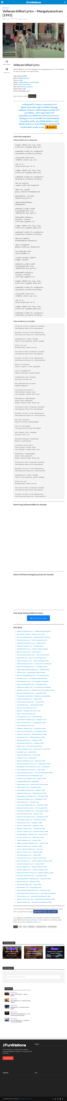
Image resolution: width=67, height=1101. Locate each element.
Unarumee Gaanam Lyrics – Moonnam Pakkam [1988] (32, 831)
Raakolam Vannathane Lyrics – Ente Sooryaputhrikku (32, 808)
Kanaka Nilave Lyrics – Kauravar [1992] (28, 802)
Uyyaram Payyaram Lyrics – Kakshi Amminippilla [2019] (33, 661)
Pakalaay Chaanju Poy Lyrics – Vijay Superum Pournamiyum (34, 663)
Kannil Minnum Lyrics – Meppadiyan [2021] (29, 887)
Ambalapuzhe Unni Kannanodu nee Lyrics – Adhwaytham (33, 767)
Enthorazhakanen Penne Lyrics (26, 725)
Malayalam (6, 8)
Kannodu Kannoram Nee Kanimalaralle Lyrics (30, 775)
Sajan (21, 80)
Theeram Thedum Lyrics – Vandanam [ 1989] (30, 825)
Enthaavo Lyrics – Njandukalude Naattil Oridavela (31, 672)
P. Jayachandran (34, 82)
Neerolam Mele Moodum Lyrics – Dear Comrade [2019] (33, 655)
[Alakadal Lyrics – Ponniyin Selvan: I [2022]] (7, 1006)
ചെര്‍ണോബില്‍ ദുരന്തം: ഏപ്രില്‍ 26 (28, 781)
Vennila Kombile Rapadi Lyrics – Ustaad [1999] (30, 702)
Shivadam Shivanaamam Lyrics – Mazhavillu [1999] (31, 693)
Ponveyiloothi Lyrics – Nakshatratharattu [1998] (31, 737)
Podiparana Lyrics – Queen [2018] (26, 758)
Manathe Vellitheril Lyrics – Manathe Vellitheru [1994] (32, 870)
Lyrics (24, 926)
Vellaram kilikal (52, 926)
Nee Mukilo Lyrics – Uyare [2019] (26, 752)
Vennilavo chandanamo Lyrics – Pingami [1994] (30, 864)
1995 (20, 926)
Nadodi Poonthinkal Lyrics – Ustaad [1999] (29, 699)
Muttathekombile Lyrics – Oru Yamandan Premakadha (32, 681)
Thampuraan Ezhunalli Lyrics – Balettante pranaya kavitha (33, 696)
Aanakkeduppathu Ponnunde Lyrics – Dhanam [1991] (32, 834)
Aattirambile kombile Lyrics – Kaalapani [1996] (30, 743)
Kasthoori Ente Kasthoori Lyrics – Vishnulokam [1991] (32, 817)
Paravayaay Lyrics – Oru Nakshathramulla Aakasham (32, 678)
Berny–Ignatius (28, 86)
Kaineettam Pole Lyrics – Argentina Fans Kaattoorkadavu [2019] (35, 690)
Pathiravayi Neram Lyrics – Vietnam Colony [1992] (31, 858)
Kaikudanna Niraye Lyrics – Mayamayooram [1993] (31, 793)
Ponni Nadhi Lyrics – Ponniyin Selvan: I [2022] (33, 952)
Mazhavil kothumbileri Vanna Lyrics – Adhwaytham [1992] (33, 764)
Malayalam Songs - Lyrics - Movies (46, 912)
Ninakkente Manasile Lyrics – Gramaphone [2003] (31, 728)
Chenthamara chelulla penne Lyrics (27, 708)
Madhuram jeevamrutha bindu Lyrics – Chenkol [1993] (32, 843)
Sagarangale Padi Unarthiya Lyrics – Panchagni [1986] (32, 796)
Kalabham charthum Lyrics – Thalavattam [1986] (31, 828)
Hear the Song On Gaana (39, 618)
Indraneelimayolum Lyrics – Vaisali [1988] (29, 855)
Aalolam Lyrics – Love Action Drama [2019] (29, 746)
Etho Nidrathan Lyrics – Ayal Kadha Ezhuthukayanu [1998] (33, 896)
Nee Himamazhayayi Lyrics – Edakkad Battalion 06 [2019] (33, 637)
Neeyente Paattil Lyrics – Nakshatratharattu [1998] (31, 734)
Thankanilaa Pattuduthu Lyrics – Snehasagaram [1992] (32, 811)
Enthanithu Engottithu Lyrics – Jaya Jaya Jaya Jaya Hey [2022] (20, 1014)
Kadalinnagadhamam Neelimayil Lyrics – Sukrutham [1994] (34, 878)
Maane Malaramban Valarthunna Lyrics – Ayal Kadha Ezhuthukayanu (36, 893)
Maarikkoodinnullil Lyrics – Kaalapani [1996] (29, 740)
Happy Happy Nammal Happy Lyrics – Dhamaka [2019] (33, 669)
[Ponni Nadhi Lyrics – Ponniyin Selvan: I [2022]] (7, 1000)
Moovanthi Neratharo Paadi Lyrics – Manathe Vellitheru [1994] (35, 873)
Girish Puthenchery (25, 84)
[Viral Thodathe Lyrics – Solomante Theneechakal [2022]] (7, 1019)
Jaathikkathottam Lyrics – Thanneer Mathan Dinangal (32, 649)
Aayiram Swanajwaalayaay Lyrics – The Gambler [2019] (33, 675)
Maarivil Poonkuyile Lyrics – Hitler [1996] (28, 755)
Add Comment (6, 64)
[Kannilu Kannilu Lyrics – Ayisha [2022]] (7, 993)
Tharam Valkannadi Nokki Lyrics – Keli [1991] (30, 849)
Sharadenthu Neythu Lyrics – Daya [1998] (29, 884)
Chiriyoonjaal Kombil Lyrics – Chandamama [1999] (31, 820)
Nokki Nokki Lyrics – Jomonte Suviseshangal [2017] (31, 658)
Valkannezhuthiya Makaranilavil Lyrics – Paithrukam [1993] (33, 890)
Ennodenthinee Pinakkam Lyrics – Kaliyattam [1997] (32, 719)
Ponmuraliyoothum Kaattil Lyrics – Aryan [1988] (30, 770)
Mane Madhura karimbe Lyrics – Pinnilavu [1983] (31, 790)
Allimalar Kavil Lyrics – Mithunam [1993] (28, 881)
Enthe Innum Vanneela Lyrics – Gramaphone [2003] (32, 731)
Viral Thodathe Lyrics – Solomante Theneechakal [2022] (20, 1021)
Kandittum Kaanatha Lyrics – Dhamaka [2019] (30, 646)
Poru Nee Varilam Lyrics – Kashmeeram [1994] (30, 837)
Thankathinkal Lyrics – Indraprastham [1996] (30, 705)
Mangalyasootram (23, 78)
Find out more (8, 1058)
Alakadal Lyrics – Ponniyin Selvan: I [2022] (55, 952)
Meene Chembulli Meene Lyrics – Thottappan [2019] (32, 666)
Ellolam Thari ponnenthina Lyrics (26, 714)
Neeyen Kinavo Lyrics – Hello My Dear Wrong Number (32, 784)
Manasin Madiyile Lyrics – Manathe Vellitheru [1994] (32, 867)
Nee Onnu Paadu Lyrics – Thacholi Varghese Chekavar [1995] (34, 861)
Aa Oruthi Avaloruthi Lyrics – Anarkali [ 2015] (29, 814)
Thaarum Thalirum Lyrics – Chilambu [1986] (29, 852)
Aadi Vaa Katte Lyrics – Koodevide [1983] (29, 787)
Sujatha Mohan (23, 82)
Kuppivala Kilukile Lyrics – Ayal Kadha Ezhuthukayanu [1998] (34, 902)
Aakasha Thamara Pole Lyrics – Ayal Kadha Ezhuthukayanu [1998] (36, 899)
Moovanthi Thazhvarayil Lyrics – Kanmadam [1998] (31, 875)
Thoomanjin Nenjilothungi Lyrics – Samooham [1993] (32, 805)
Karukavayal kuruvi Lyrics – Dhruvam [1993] (29, 717)
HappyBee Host (23, 1099)
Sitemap (30, 1099)
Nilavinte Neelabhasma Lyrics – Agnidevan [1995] (31, 761)
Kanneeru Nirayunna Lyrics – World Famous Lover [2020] (33, 749)
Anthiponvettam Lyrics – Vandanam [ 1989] (29, 823)
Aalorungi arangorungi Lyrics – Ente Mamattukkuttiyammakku (35, 772)
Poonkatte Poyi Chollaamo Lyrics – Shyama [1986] (31, 778)
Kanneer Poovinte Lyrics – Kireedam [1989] (29, 846)
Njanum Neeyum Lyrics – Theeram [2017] (29, 652)
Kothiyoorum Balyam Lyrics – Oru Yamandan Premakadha (34, 687)
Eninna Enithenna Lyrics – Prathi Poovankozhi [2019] (32, 640)
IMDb (33, 96)
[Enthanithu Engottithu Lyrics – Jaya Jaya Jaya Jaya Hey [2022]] (7, 1013)
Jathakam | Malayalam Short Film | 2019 (28, 711)
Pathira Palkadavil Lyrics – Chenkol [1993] (29, 840)
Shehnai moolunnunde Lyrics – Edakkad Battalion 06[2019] (34, 631)
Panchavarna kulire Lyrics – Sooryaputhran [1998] (31, 722)
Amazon (52, 127)
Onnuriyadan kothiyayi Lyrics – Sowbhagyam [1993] (31, 799)
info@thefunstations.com (33, 922)
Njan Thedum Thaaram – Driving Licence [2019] (31, 634)
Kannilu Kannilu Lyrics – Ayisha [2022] (12, 952)
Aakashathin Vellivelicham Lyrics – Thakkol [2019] (31, 643)
